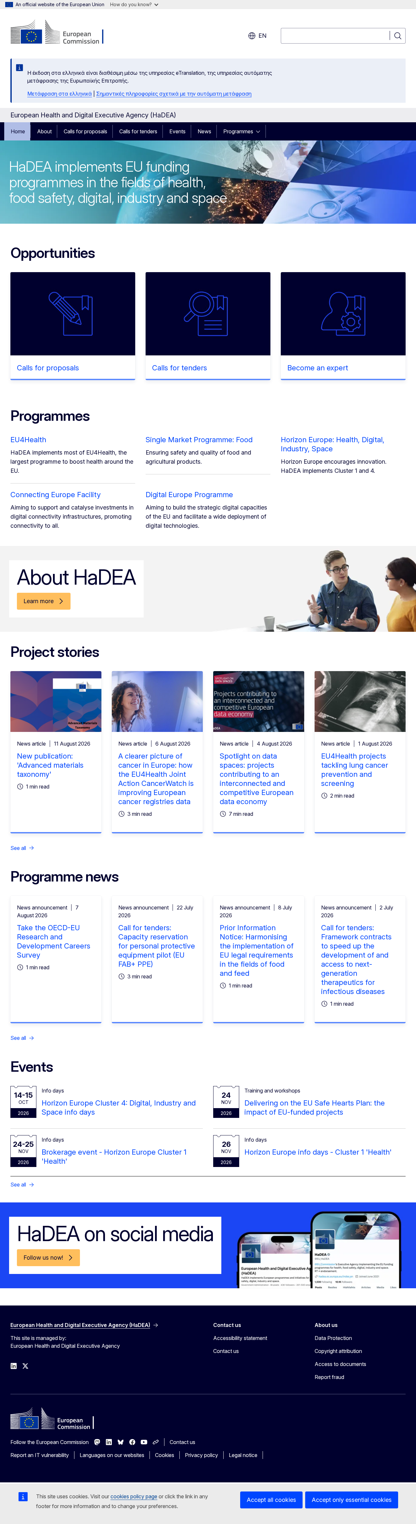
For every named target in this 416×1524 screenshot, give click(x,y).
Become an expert (317, 368)
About (44, 131)
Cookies (164, 1455)
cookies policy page (133, 1496)
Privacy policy (201, 1455)
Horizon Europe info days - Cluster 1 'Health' (318, 1152)
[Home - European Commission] (62, 33)
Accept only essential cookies (352, 1499)
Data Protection (333, 1338)
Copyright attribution (338, 1351)
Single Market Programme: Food (199, 439)
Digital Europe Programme (189, 494)
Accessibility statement (240, 1338)
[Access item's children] (260, 131)
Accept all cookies (271, 1499)
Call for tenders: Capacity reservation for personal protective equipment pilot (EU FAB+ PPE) (156, 945)
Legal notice (243, 1455)
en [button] (262, 35)
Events (177, 131)
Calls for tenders (138, 131)
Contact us (226, 1351)
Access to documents (340, 1364)
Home (18, 131)
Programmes (238, 131)
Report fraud (329, 1377)
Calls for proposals (85, 131)
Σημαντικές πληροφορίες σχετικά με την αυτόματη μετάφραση (174, 93)
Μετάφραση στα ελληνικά (59, 93)
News (204, 131)
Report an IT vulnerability (39, 1455)
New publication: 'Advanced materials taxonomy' (50, 765)
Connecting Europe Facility (55, 494)
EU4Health (28, 439)
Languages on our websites (112, 1455)
